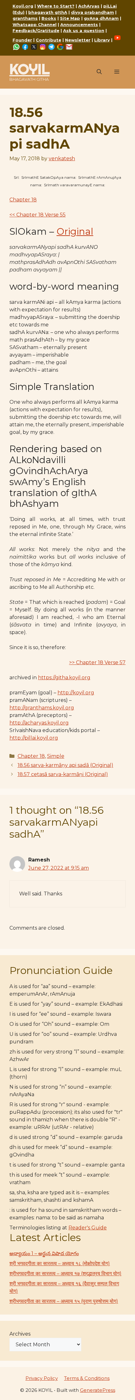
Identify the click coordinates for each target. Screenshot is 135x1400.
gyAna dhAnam (101, 18)
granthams (25, 18)
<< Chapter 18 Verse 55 (37, 215)
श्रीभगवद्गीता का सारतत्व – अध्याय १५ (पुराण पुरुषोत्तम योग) (63, 1301)
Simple (55, 756)
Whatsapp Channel (35, 24)
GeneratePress (97, 1390)
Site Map (70, 18)
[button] (99, 72)
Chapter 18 (23, 200)
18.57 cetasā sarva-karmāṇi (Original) (63, 774)
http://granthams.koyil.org (41, 708)
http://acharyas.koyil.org (39, 723)
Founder (22, 39)
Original (75, 231)
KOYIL (29, 69)
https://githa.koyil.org (64, 678)
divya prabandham (92, 12)
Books (48, 18)
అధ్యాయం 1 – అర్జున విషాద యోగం (44, 1253)
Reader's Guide (87, 1228)
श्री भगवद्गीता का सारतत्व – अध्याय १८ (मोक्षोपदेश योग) (59, 1263)
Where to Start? (55, 5)
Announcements (79, 24)
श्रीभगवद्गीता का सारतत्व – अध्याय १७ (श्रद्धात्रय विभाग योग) (65, 1274)
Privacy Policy (41, 1378)
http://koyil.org (75, 693)
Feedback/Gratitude (36, 30)
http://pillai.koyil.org (33, 738)
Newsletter (77, 39)
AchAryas (89, 5)
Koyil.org (23, 5)
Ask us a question (83, 30)
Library (102, 39)
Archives (19, 1334)
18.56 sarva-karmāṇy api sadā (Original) (65, 765)
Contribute (48, 39)
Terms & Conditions (87, 1378)
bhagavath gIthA (47, 12)
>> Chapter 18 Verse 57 (97, 662)
